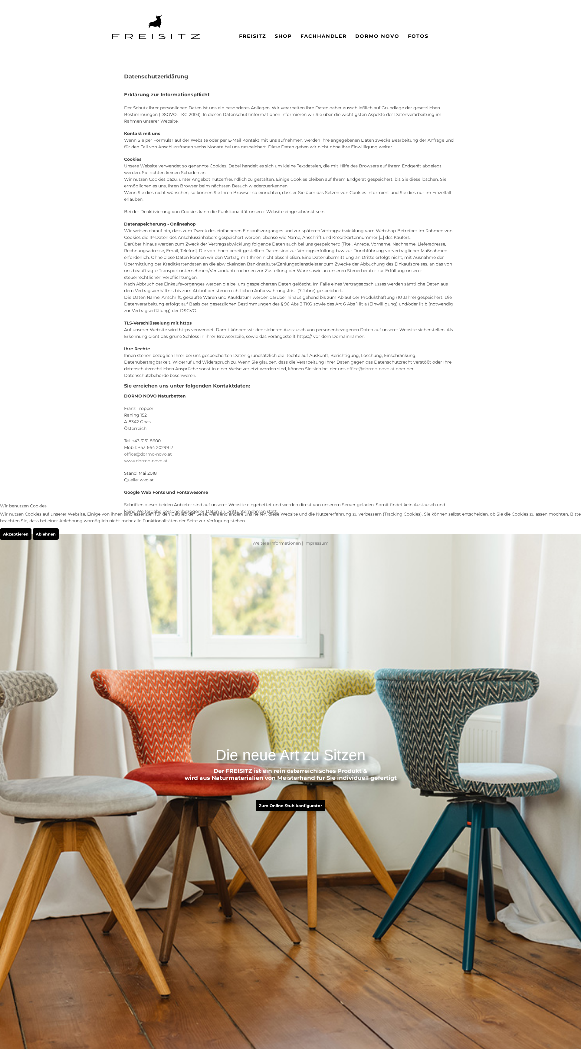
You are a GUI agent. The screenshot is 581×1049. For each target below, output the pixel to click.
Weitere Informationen (276, 543)
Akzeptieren (15, 534)
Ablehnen (46, 534)
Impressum (316, 543)
